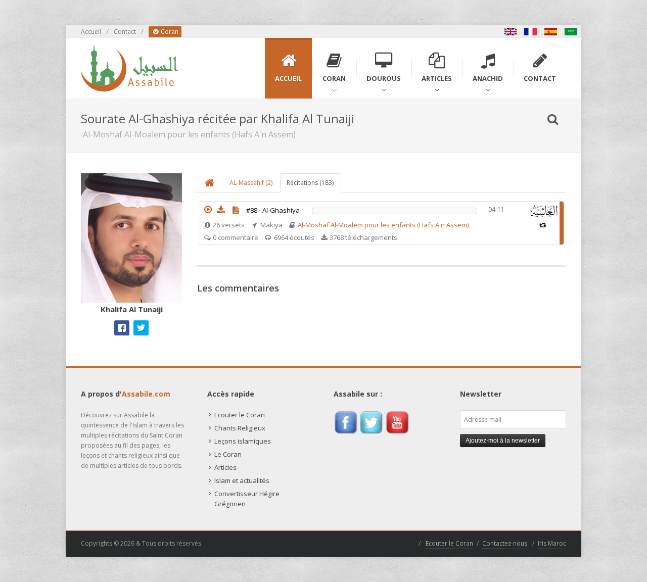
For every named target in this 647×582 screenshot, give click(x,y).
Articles (225, 467)
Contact (125, 31)
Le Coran (228, 454)
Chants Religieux (239, 427)
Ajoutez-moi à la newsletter (503, 440)
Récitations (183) (310, 182)
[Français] (531, 31)
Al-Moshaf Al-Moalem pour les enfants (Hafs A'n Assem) (383, 224)
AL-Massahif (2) (250, 182)
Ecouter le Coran (239, 414)
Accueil (91, 31)
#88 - (273, 210)
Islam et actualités (241, 480)
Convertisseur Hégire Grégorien (247, 498)
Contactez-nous (504, 543)
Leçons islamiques (242, 441)
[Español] (551, 31)
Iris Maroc (552, 543)
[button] (208, 209)
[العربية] (571, 31)
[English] (510, 31)
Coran (168, 31)
